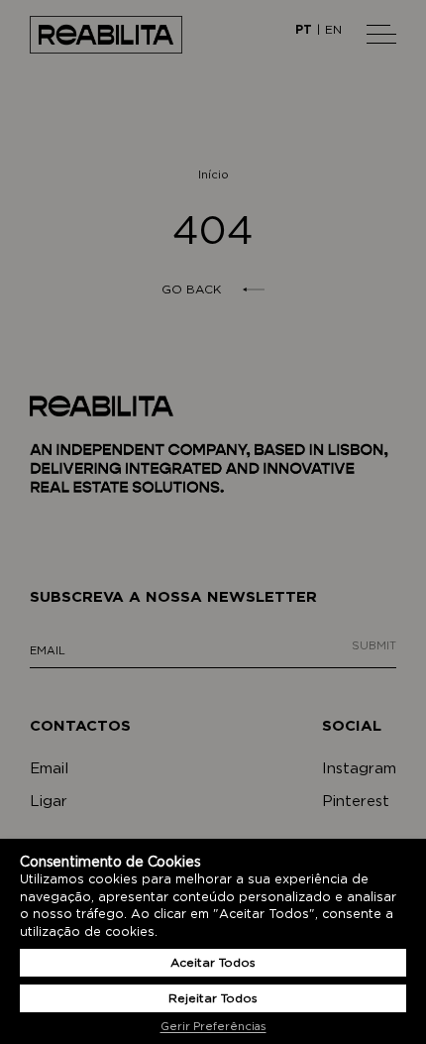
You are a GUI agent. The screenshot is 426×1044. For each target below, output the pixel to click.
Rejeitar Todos (212, 998)
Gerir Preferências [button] (213, 1026)
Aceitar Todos (212, 963)
